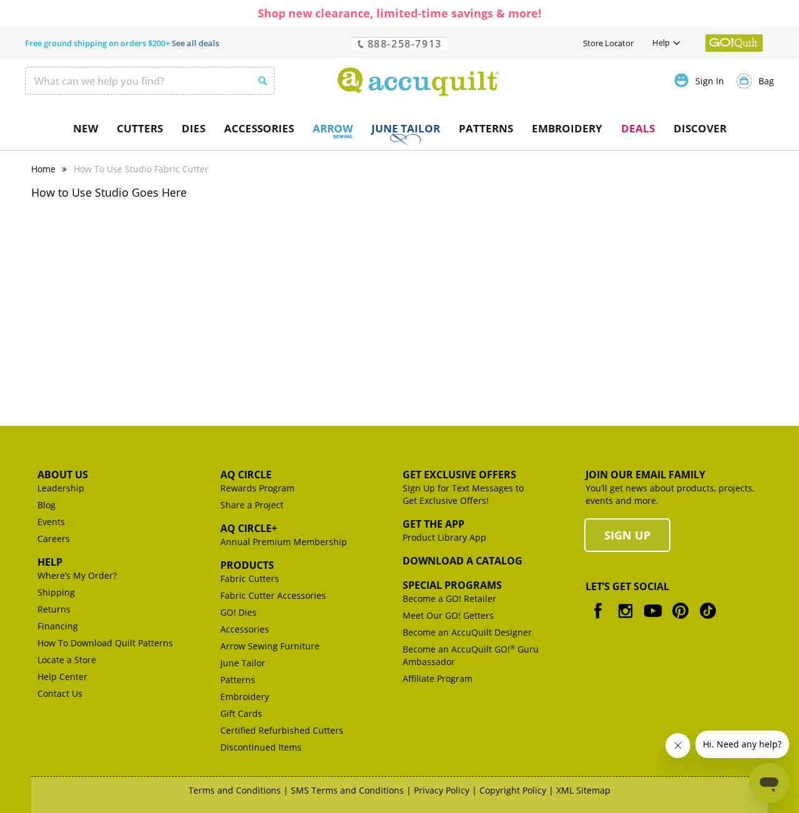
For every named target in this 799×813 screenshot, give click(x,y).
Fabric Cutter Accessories (273, 595)
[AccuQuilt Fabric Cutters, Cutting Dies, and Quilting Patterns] (418, 82)
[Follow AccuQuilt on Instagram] (625, 620)
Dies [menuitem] (193, 128)
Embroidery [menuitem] (567, 128)
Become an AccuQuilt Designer (467, 632)
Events (51, 522)
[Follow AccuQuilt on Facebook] (598, 620)
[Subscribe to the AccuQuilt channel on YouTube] (652, 620)
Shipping (56, 592)
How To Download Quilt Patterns (105, 643)
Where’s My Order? (77, 575)
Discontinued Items (260, 747)
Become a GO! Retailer (449, 598)
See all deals (195, 43)
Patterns (237, 680)
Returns (54, 609)
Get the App (433, 524)
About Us (62, 474)
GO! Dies (238, 612)
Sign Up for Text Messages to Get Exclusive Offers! (463, 494)
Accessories (244, 629)
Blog (46, 505)
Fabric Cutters (249, 578)
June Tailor (242, 663)
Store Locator (608, 43)
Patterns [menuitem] (486, 128)
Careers (53, 538)
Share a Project (251, 505)
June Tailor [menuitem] (405, 128)
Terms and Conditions (235, 790)
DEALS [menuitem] (638, 128)
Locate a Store (66, 660)
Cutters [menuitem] (140, 128)
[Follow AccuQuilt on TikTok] (707, 620)
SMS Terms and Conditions (347, 790)
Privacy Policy (441, 790)
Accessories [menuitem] (259, 128)
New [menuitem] (85, 128)
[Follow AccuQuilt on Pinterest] (680, 620)
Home (43, 169)
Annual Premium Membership (283, 542)
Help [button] (661, 42)
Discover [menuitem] (700, 128)
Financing (57, 626)
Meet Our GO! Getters (448, 615)
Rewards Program (257, 488)
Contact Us (59, 693)
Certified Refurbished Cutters (281, 730)
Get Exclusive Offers (459, 474)
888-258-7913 (403, 43)
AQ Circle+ (248, 528)
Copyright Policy (512, 790)
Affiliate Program (438, 678)
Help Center (62, 676)
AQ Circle (246, 474)
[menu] (399, 128)
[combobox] (150, 81)
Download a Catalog (462, 561)
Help (49, 562)
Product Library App (444, 537)
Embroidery (244, 696)
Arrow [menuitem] (333, 128)
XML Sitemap (583, 790)
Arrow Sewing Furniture (270, 646)
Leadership (60, 488)
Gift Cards (241, 713)
